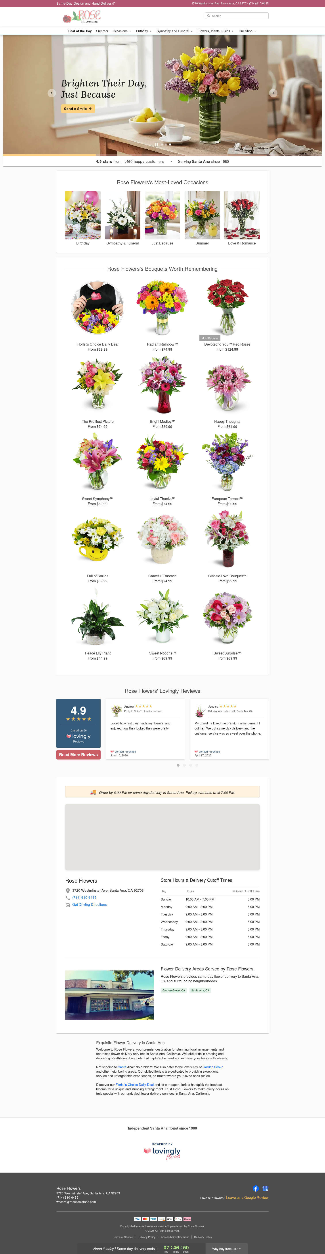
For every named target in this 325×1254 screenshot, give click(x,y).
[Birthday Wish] (200, 711)
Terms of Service (123, 1237)
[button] (178, 765)
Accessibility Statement (175, 1237)
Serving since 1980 (203, 161)
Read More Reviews (78, 755)
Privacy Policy (147, 1237)
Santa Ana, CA (200, 990)
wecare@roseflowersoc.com (76, 1201)
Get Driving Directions (89, 904)
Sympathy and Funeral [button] (173, 31)
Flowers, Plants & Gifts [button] (214, 31)
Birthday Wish (215, 711)
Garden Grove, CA (173, 990)
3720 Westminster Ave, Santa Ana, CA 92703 (88, 1193)
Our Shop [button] (246, 31)
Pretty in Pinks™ (133, 711)
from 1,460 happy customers (130, 161)
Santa (122, 1066)
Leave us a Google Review (247, 1197)
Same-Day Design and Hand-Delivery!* (86, 3)
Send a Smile (75, 108)
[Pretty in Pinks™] (116, 711)
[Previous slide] (52, 93)
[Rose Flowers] (88, 17)
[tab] (162, 144)
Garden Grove (213, 1066)
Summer (102, 31)
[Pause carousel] (156, 144)
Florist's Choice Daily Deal (135, 1084)
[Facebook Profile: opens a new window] (256, 1188)
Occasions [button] (120, 31)
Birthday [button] (142, 31)
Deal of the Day (80, 31)
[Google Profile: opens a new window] (265, 1188)
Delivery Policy (203, 1237)
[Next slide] (273, 93)
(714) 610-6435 (84, 897)
